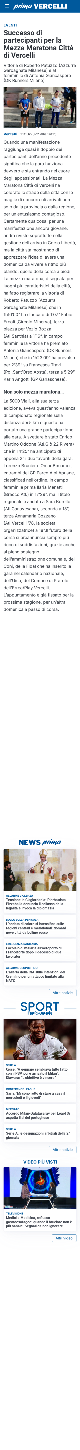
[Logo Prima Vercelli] (40, 6)
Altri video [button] (64, 1238)
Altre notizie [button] (63, 992)
